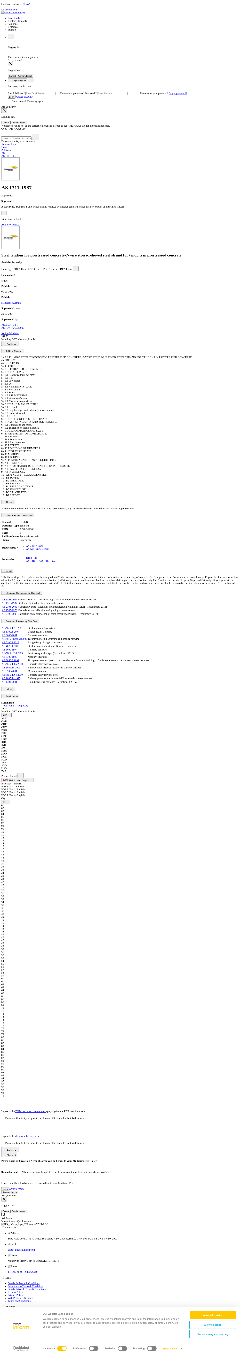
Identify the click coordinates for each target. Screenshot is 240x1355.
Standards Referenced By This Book (22, 593)
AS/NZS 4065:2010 (12, 664)
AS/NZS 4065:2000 (12, 674)
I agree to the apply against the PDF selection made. (43, 1111)
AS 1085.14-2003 (11, 667)
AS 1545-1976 (9, 610)
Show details (170, 1348)
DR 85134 (31, 558)
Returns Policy (15, 1292)
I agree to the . (20, 1136)
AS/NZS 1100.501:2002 (14, 638)
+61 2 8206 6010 (29, 1271)
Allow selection (213, 1324)
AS (3, 153)
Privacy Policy (15, 1295)
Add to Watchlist (10, 224)
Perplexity (22, 705)
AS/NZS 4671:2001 (12, 628)
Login (11, 97)
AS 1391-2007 (9, 599)
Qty (3, 798)
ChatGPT (9, 705)
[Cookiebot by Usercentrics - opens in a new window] (21, 1348)
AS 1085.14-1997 (11, 678)
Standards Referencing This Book (21, 621)
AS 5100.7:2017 (10, 642)
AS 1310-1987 (9, 603)
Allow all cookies (212, 1315)
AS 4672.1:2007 (9, 325)
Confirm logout (25, 76)
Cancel (12, 76)
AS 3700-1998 (9, 656)
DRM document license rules (30, 1111)
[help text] (4, 213)
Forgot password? (178, 93)
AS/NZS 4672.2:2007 (12, 327)
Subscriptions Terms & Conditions (25, 1286)
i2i (2, 9)
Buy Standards (15, 18)
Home (4, 147)
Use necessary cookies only (213, 1334)
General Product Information (18, 515)
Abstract (9, 502)
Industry (9, 689)
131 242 (25, 4)
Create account (16, 1188)
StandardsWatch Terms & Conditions (27, 1289)
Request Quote (10, 1192)
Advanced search (10, 144)
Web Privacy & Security (20, 1298)
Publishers (6, 150)
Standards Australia (11, 302)
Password (127, 93)
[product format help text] (20, 775)
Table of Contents (14, 351)
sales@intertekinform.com (21, 1249)
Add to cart (11, 344)
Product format (9, 776)
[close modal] (10, 64)
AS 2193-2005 (9, 613)
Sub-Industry (11, 696)
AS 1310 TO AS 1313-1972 (41, 560)
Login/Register (19, 80)
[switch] (93, 1348)
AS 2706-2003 (9, 606)
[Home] (13, 12)
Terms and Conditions (19, 1301)
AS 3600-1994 (9, 649)
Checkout (11, 1155)
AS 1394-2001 (9, 682)
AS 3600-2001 (9, 635)
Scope (8, 571)
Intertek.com (11, 9)
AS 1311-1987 (8, 156)
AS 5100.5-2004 (10, 631)
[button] (6, 715)
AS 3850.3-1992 (10, 660)
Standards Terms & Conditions (24, 1283)
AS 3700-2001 (9, 671)
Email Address (46, 93)
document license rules (27, 1136)
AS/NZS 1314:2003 (12, 653)
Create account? (24, 96)
